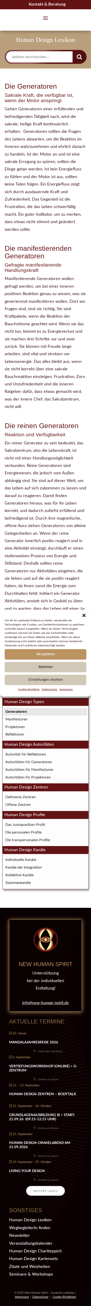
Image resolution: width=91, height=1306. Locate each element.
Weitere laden (45, 1191)
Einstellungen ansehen (45, 679)
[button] (84, 615)
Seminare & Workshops (31, 1274)
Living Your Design (27, 1171)
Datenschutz (49, 689)
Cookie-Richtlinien (64, 1297)
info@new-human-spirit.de (45, 1003)
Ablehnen (45, 667)
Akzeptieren (45, 654)
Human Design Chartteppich (35, 1251)
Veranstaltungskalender (30, 1243)
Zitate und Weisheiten (29, 1267)
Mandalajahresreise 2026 (33, 1042)
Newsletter (19, 1236)
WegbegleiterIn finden (29, 1228)
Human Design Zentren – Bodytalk (42, 1094)
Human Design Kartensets (33, 1259)
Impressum (66, 689)
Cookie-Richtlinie (28, 689)
